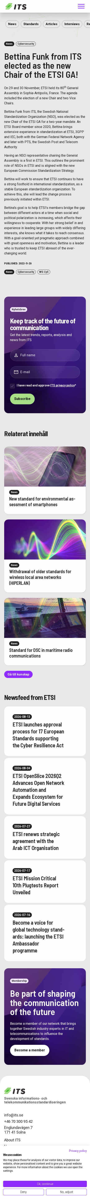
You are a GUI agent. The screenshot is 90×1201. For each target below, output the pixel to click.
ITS (15, 6)
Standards (31, 24)
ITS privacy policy (62, 385)
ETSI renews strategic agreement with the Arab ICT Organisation (36, 841)
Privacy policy (78, 1151)
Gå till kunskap (18, 674)
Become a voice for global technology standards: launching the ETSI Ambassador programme (38, 936)
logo (14, 1091)
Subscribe (22, 399)
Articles (51, 24)
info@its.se (13, 1115)
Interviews (72, 24)
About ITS (12, 1140)
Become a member (29, 1050)
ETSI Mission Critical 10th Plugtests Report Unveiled (35, 885)
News (12, 24)
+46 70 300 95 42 (18, 1121)
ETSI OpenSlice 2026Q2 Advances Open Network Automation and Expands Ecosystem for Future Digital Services (38, 789)
